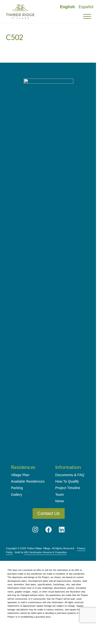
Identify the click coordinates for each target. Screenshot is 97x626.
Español (86, 6)
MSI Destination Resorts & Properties (45, 552)
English (67, 6)
